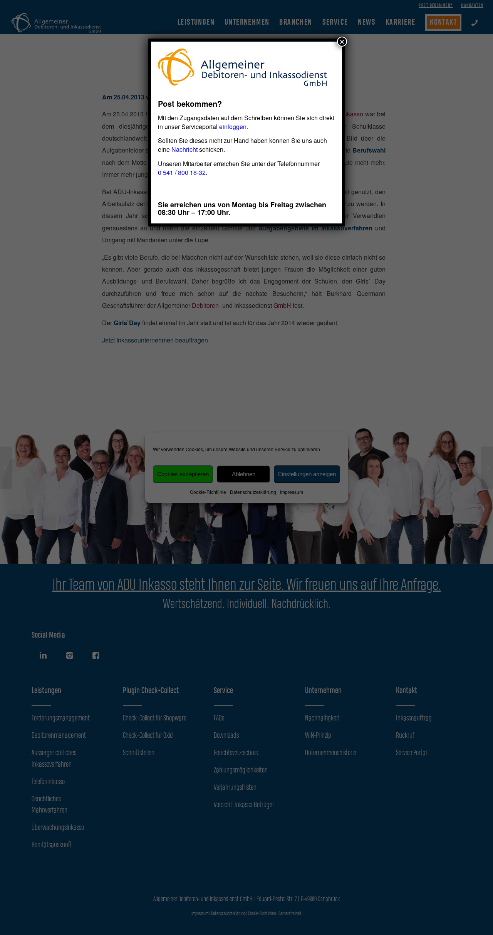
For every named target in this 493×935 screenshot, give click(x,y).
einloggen (232, 126)
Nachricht (184, 149)
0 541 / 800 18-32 (182, 172)
